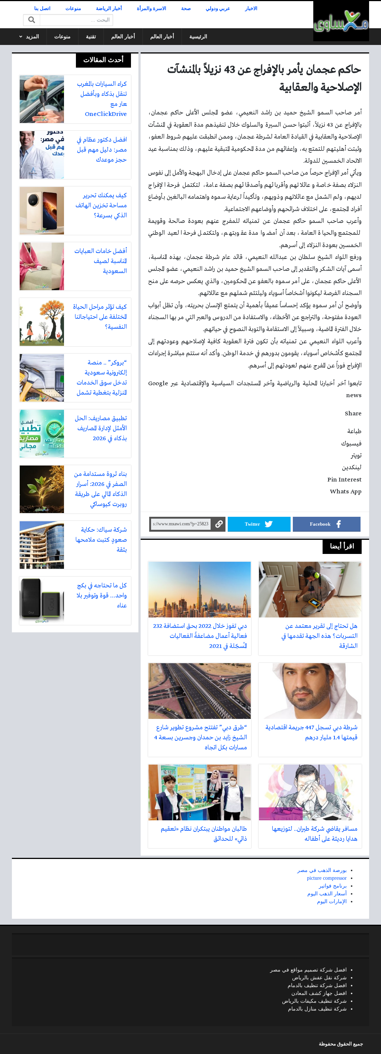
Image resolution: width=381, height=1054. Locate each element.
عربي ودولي (218, 8)
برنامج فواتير (333, 886)
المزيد (32, 36)
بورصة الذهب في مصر (322, 870)
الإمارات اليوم (332, 901)
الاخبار (251, 8)
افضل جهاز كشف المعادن (319, 993)
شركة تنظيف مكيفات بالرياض (314, 1001)
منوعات (73, 8)
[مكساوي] (341, 21)
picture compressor (327, 878)
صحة (186, 8)
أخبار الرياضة (109, 8)
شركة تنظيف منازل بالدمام (317, 1009)
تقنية (91, 36)
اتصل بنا (42, 8)
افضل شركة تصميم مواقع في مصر (308, 970)
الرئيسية (198, 36)
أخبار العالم (162, 36)
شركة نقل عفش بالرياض (319, 977)
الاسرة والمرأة (151, 8)
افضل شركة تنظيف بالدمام (317, 985)
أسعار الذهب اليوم (327, 893)
